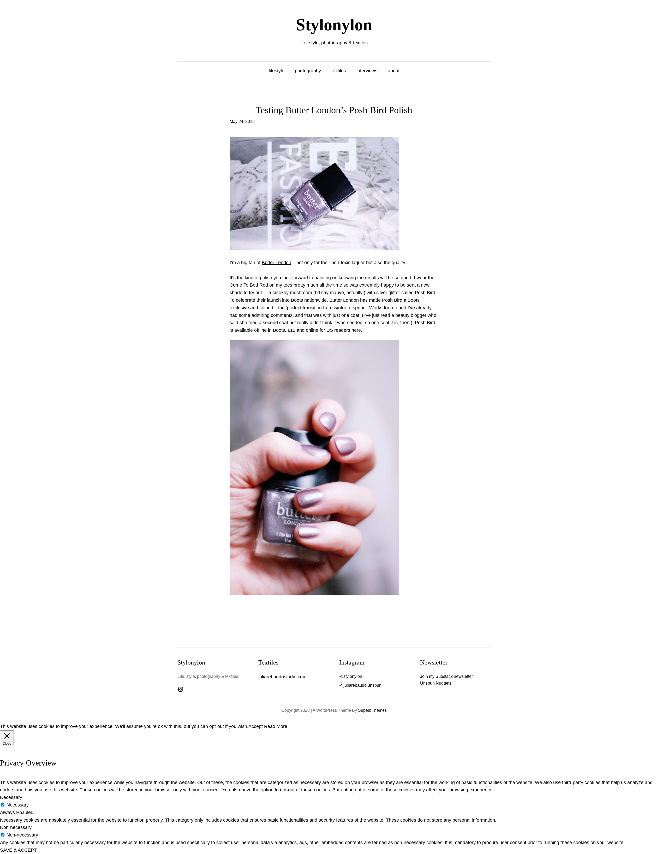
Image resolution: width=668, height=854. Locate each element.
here (356, 330)
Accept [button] (255, 726)
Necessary (18, 805)
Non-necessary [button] (16, 827)
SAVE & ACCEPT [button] (18, 850)
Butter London (276, 262)
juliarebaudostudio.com (282, 676)
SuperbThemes (372, 710)
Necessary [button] (11, 797)
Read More (275, 726)
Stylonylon (334, 24)
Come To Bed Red (249, 285)
